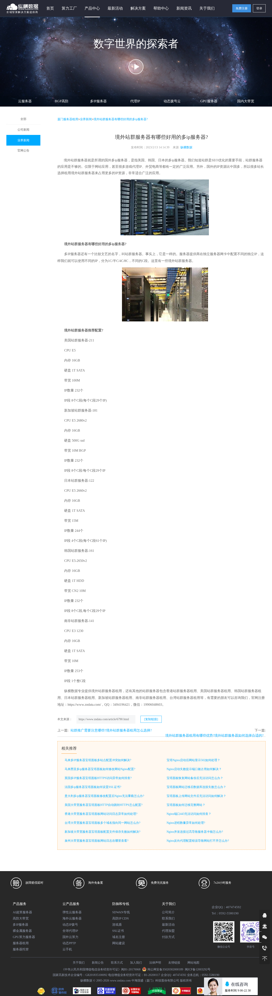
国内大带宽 (245, 101)
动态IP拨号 (70, 924)
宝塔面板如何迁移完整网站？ (186, 805)
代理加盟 (168, 930)
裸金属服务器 (22, 930)
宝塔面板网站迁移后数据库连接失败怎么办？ (196, 787)
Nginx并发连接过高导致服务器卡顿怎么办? (195, 831)
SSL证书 (118, 930)
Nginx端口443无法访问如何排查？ (189, 813)
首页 (50, 8)
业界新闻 (23, 140)
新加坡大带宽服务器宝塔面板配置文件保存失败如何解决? (102, 831)
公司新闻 (23, 129)
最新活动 (115, 8)
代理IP (135, 101)
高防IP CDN (120, 918)
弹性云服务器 (72, 912)
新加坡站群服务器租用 (115, 698)
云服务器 (25, 101)
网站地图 (193, 962)
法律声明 (155, 962)
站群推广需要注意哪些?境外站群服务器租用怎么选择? (111, 730)
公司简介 (168, 912)
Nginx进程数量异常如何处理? (186, 822)
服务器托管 (21, 949)
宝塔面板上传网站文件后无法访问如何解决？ (196, 796)
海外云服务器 (72, 918)
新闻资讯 (184, 8)
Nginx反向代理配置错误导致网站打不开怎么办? (198, 840)
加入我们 (136, 962)
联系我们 (168, 918)
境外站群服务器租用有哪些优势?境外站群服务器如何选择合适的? (214, 735)
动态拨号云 (172, 101)
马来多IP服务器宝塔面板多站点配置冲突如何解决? (98, 760)
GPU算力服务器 (24, 937)
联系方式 (117, 962)
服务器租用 (21, 943)
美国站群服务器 (76, 340)
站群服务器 (133, 254)
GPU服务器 (208, 101)
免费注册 (242, 8)
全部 (23, 119)
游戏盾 (117, 924)
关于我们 (79, 962)
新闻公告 (98, 962)
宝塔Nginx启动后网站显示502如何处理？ (193, 760)
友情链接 (174, 962)
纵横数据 (186, 147)
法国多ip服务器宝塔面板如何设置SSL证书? (93, 787)
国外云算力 (70, 937)
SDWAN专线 (121, 912)
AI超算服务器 (22, 912)
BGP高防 (61, 101)
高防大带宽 (21, 918)
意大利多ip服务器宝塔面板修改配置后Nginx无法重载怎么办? (104, 796)
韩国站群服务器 (76, 550)
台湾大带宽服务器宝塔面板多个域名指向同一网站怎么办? (102, 822)
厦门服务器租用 (67, 119)
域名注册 (118, 937)
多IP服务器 (98, 101)
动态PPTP (69, 943)
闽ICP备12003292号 (197, 969)
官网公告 (23, 150)
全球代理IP (70, 930)
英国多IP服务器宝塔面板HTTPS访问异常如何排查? (98, 778)
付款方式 (168, 937)
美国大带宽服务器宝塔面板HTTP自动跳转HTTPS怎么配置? (103, 805)
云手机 (67, 949)
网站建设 (118, 943)
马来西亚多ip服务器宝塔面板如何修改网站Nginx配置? (100, 769)
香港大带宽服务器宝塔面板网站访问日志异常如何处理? (101, 813)
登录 (259, 8)
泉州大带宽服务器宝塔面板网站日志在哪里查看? (96, 840)
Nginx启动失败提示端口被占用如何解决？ (194, 769)
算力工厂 (69, 8)
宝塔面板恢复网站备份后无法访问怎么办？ (195, 778)
